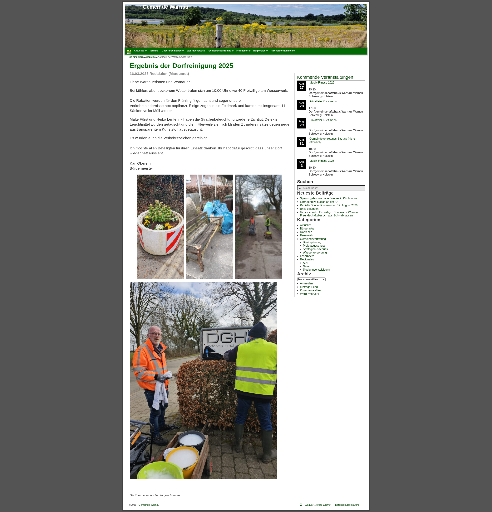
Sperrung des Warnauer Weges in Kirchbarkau (329, 198)
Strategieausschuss (315, 249)
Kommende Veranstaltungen (325, 77)
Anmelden (306, 283)
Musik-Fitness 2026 (321, 82)
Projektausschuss (314, 245)
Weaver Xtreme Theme (318, 504)
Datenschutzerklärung (347, 504)
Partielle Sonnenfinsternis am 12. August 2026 (328, 205)
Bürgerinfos (307, 228)
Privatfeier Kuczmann (323, 101)
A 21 (305, 262)
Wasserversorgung (315, 252)
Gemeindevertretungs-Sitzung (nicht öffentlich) (332, 140)
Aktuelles (139, 50)
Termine (154, 50)
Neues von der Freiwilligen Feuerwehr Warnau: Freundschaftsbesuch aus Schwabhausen (329, 213)
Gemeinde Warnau (166, 7)
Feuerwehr (306, 235)
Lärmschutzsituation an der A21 (320, 201)
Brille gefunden (309, 208)
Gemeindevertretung (220, 50)
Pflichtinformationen (282, 50)
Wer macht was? (196, 50)
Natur (306, 266)
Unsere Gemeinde (172, 50)
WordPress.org (309, 293)
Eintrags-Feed (309, 286)
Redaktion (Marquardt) (169, 74)
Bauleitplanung (312, 242)
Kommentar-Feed (311, 290)
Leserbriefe (307, 256)
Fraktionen (242, 50)
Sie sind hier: (136, 57)
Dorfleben (306, 232)
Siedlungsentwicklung (316, 269)
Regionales (259, 50)
